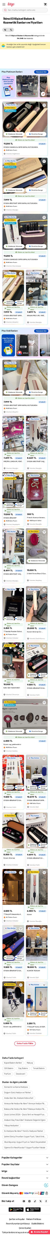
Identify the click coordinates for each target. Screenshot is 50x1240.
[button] (4, 4)
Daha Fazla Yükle (25, 1043)
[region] (26, 86)
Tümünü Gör (41, 72)
